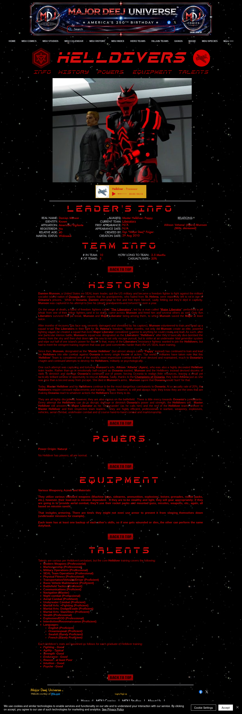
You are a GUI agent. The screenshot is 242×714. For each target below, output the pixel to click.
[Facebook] (169, 22)
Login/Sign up (196, 32)
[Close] (237, 707)
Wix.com (55, 693)
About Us (155, 701)
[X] (175, 22)
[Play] (114, 194)
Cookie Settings (203, 707)
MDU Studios (131, 701)
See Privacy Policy (113, 709)
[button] (122, 130)
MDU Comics (106, 701)
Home (85, 701)
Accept (226, 707)
